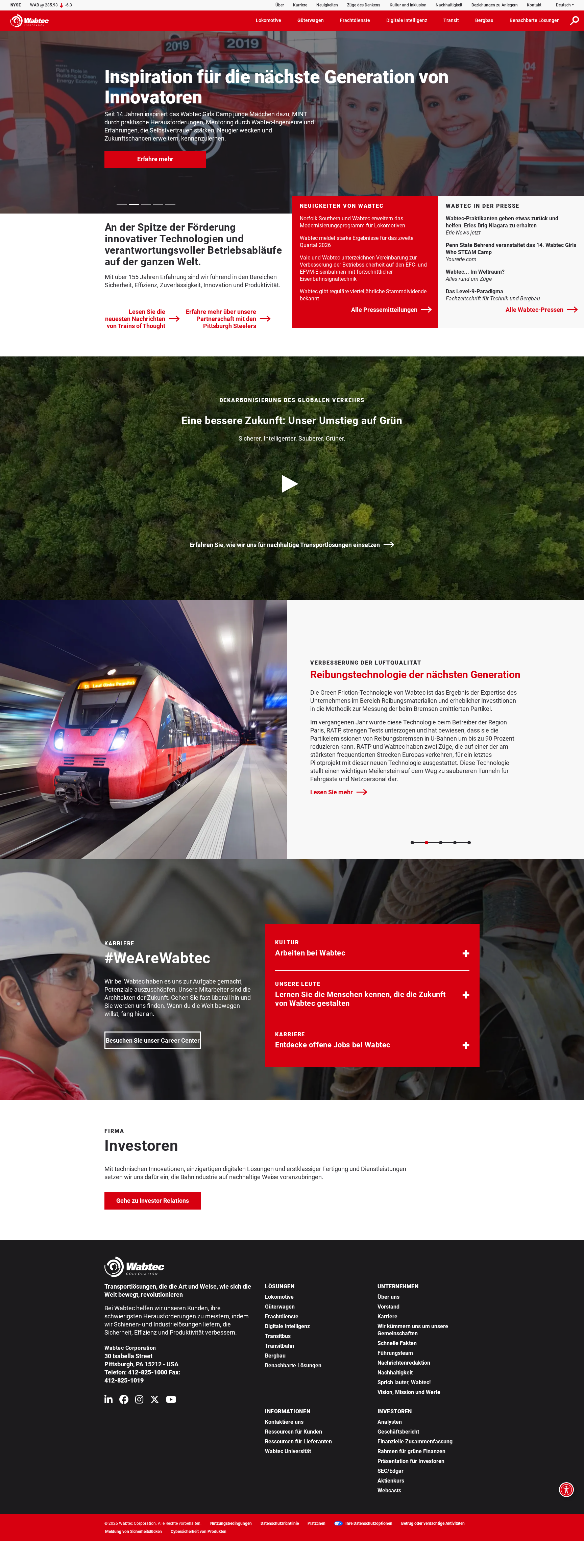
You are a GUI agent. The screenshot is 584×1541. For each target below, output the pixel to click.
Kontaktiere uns (284, 1422)
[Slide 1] (412, 842)
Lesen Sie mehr (338, 792)
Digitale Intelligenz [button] (406, 20)
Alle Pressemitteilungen (384, 309)
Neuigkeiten (327, 5)
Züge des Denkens (363, 5)
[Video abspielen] (292, 484)
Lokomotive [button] (268, 20)
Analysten (390, 1422)
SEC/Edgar (391, 1471)
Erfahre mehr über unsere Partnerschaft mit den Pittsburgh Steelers (221, 318)
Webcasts (389, 1490)
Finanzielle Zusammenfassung (415, 1441)
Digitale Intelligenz (287, 1326)
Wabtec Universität (288, 1451)
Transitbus (278, 1336)
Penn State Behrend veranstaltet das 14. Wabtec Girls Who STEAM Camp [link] (511, 248)
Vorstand (388, 1306)
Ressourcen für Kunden (293, 1431)
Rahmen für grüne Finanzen (411, 1451)
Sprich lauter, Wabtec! (404, 1382)
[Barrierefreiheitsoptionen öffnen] (566, 1489)
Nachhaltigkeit (449, 5)
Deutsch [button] (563, 5)
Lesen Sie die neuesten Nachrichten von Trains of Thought (135, 318)
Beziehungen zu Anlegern (494, 5)
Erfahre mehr (155, 159)
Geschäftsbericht (398, 1431)
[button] (372, 950)
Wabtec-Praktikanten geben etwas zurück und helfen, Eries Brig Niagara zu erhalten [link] (511, 222)
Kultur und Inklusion (408, 5)
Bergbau (275, 1355)
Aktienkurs (391, 1480)
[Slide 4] (455, 842)
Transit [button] (451, 20)
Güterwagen (280, 1306)
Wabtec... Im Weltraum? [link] (511, 271)
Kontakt (534, 5)
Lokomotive (279, 1297)
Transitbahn (279, 1346)
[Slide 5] (469, 842)
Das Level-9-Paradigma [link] (511, 291)
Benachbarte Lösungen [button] (535, 20)
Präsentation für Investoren (411, 1461)
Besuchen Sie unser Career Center (153, 1040)
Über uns (388, 1297)
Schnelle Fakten (397, 1343)
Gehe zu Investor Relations (158, 1200)
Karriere (300, 5)
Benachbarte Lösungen (293, 1365)
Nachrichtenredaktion (404, 1363)
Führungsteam (395, 1353)
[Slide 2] (426, 842)
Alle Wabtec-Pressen (534, 309)
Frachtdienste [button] (355, 20)
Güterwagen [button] (310, 20)
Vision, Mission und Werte (409, 1392)
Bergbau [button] (484, 20)
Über (279, 5)
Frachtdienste (281, 1316)
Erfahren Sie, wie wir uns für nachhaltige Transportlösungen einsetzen (285, 544)
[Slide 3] (440, 842)
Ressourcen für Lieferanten (298, 1441)
